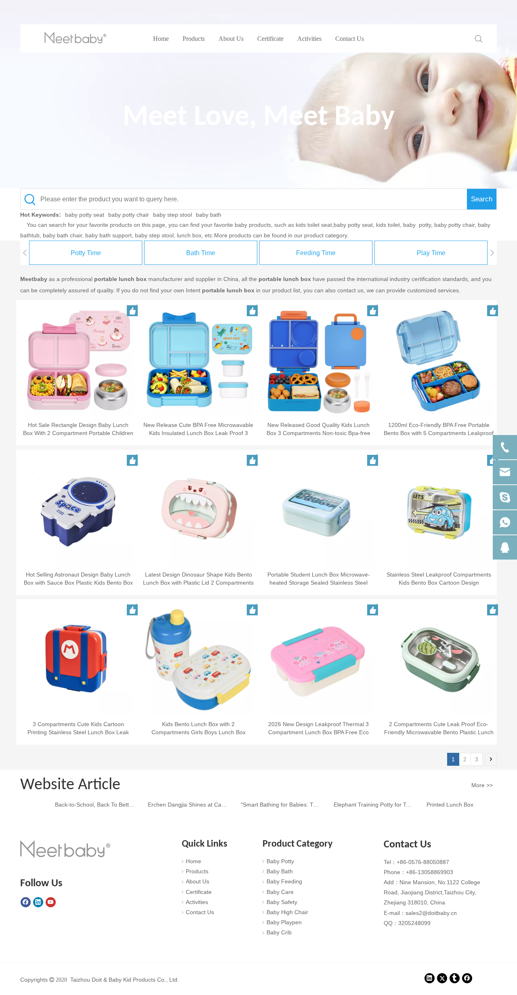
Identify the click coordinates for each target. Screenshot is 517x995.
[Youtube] (51, 902)
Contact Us (349, 38)
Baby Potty (280, 861)
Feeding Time (316, 252)
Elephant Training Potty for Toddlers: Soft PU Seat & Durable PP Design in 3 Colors (367, 804)
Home (161, 38)
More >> (482, 785)
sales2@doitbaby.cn (431, 913)
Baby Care (280, 892)
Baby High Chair (287, 912)
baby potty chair (128, 214)
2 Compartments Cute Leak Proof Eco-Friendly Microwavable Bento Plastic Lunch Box (439, 728)
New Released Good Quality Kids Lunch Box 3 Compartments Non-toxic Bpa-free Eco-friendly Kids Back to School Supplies (319, 429)
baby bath (208, 214)
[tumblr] (455, 978)
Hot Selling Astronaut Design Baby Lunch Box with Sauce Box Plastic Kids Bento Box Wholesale (78, 579)
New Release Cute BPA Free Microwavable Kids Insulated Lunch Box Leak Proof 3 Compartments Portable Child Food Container (198, 429)
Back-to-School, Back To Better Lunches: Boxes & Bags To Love (88, 804)
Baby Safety (282, 902)
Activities (309, 38)
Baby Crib (279, 932)
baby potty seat (84, 214)
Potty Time (86, 252)
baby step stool (172, 214)
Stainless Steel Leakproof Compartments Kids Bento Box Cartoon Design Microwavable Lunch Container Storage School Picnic (439, 579)
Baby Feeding (284, 881)
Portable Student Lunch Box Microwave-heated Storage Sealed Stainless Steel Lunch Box (318, 579)
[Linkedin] (38, 902)
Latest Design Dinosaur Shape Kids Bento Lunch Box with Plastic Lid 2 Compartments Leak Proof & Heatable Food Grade (198, 579)
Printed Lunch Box (443, 804)
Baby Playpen (284, 922)
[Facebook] (26, 902)
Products (194, 38)
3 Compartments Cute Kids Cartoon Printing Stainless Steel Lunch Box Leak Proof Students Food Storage (78, 728)
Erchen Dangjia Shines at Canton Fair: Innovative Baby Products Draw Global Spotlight (181, 804)
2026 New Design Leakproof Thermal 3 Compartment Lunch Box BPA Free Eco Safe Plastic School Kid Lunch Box (318, 728)
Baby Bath (280, 871)
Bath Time (200, 252)
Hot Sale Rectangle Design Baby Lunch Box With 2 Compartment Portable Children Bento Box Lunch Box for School (78, 429)
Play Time (431, 252)
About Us (231, 38)
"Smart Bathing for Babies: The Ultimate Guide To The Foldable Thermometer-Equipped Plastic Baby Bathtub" (274, 804)
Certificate (270, 38)
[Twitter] (442, 978)
